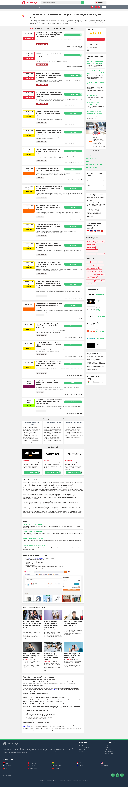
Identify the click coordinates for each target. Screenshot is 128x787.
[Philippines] (95, 231)
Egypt (7, 763)
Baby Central (89, 271)
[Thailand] (98, 231)
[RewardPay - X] (99, 7)
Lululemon (94, 262)
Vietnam (57, 768)
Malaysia (106, 763)
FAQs (87, 161)
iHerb (87, 284)
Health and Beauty (91, 244)
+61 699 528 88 (93, 47)
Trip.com (100, 262)
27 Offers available (100, 331)
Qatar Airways (98, 271)
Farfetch (88, 265)
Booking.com (100, 265)
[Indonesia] (88, 231)
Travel (93, 241)
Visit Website (96, 39)
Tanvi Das (27, 659)
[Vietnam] (102, 231)
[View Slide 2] (95, 150)
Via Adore (79, 86)
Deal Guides (46, 7)
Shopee (88, 277)
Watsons (97, 280)
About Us (81, 745)
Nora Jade (79, 105)
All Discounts (27, 28)
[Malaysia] (91, 231)
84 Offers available (98, 310)
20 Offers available (100, 302)
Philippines (8, 765)
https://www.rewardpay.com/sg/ (35, 558)
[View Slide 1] (93, 150)
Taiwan (81, 765)
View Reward (73, 401)
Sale (71, 28)
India (56, 763)
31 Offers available (100, 346)
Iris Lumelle (27, 629)
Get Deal (73, 382)
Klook (87, 268)
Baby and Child (101, 254)
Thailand (106, 765)
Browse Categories (37, 7)
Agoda (94, 265)
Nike (100, 268)
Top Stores (29, 7)
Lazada (28, 10)
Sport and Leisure (90, 247)
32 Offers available (100, 324)
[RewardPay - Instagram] (95, 7)
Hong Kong (33, 763)
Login (104, 7)
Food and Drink (100, 241)
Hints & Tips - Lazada (91, 167)
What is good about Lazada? (93, 155)
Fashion (88, 241)
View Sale (73, 169)
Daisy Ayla (79, 219)
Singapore (100, 2)
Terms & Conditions (84, 747)
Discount (56, 28)
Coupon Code (39, 28)
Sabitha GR (47, 661)
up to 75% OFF (54, 689)
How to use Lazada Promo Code (94, 164)
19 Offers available (100, 294)
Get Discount (73, 113)
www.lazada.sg (93, 49)
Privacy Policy (82, 751)
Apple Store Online (91, 274)
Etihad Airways (100, 274)
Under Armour (89, 280)
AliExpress (93, 284)
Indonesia (81, 763)
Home (23, 7)
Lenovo (88, 262)
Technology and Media (92, 250)
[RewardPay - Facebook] (92, 7)
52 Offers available (100, 316)
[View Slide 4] (98, 150)
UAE (6, 768)
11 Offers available (100, 338)
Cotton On (94, 277)
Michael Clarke (80, 47)
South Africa (58, 765)
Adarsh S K (47, 629)
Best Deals (53, 7)
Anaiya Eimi (79, 394)
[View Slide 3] (96, 150)
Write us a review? (97, 382)
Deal (48, 28)
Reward (65, 28)
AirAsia (102, 280)
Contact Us (82, 749)
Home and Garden (91, 254)
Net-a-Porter (94, 268)
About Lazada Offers (91, 158)
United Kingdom (34, 768)
